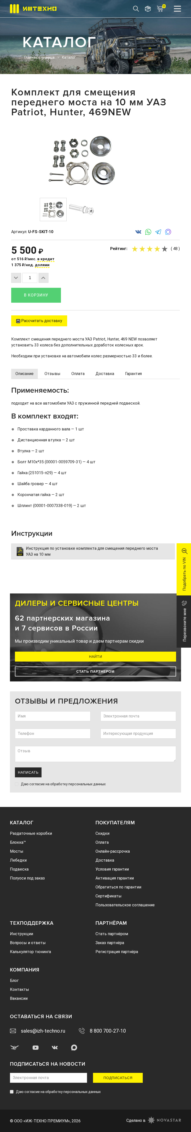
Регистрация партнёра (117, 951)
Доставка (105, 860)
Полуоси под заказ (27, 878)
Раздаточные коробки (31, 833)
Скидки (102, 833)
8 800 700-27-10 (108, 1031)
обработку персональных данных (78, 784)
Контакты (19, 989)
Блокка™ (18, 842)
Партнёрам (111, 923)
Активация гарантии (115, 878)
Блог (14, 980)
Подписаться (118, 1078)
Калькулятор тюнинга (30, 951)
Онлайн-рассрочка (113, 851)
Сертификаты (109, 896)
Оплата (102, 842)
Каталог (22, 823)
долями (42, 265)
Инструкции (21, 933)
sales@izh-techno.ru (43, 1031)
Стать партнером (95, 671)
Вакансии (19, 998)
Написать (28, 772)
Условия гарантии (112, 869)
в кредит (45, 259)
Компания (25, 970)
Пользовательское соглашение (125, 905)
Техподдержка (31, 923)
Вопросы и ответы (28, 942)
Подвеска (19, 869)
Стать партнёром (112, 933)
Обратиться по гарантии (118, 887)
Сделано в (135, 1120)
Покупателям (115, 823)
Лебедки (18, 860)
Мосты (16, 851)
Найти (95, 657)
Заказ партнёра (110, 942)
